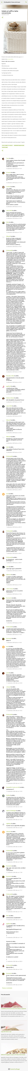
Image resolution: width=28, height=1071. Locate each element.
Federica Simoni (10, 398)
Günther (8, 795)
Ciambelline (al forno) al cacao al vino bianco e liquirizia (13, 1008)
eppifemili (8, 386)
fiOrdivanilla (9, 250)
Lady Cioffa (9, 210)
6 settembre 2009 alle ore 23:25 (14, 432)
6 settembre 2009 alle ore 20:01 (14, 382)
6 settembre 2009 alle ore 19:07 (14, 371)
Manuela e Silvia (10, 375)
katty (7, 447)
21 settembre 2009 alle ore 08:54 (14, 961)
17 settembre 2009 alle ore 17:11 (14, 890)
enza (7, 493)
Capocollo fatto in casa (6, 1031)
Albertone (8, 574)
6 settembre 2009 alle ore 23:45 (14, 452)
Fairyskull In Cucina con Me (12, 787)
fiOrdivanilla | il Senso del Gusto (12, 2)
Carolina (8, 186)
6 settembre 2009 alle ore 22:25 (14, 416)
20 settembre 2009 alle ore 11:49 (14, 937)
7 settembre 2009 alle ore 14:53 (14, 634)
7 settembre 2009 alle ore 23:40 (14, 668)
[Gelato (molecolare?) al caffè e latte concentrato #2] (14, 37)
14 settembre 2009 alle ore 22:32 (14, 827)
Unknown (8, 831)
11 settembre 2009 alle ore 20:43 (14, 683)
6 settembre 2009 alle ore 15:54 (14, 168)
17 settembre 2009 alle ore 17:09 (14, 872)
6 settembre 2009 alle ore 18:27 (14, 246)
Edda (7, 222)
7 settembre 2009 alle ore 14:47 (14, 622)
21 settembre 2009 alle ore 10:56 (14, 969)
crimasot (8, 687)
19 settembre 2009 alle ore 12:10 (14, 919)
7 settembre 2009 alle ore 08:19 (14, 489)
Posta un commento (7, 988)
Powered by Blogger (15, 1069)
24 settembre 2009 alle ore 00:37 (14, 984)
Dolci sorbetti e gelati (7, 145)
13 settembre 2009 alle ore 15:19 (14, 783)
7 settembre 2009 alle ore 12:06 (14, 594)
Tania (7, 158)
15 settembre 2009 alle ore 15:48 (14, 862)
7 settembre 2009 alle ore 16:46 (14, 642)
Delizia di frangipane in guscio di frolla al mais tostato (13, 1054)
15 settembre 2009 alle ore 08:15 (14, 846)
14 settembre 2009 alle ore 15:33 (14, 819)
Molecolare (5, 147)
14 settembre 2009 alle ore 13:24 (14, 806)
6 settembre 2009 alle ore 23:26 (14, 443)
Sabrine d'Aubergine (11, 810)
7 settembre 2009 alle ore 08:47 (14, 553)
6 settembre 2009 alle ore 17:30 (14, 232)
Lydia (7, 566)
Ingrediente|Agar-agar (19, 145)
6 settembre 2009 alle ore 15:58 (14, 182)
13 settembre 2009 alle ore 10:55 (14, 710)
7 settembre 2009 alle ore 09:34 (14, 570)
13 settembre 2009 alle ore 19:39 (14, 791)
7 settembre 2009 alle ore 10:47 (14, 584)
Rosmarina (9, 598)
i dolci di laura (9, 588)
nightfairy (8, 823)
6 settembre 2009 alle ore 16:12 (14, 206)
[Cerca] (26, 2)
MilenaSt (8, 236)
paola (7, 672)
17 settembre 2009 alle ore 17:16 (14, 911)
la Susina (8, 172)
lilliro (7, 915)
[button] (2, 17)
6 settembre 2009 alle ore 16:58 (14, 218)
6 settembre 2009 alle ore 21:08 (14, 402)
